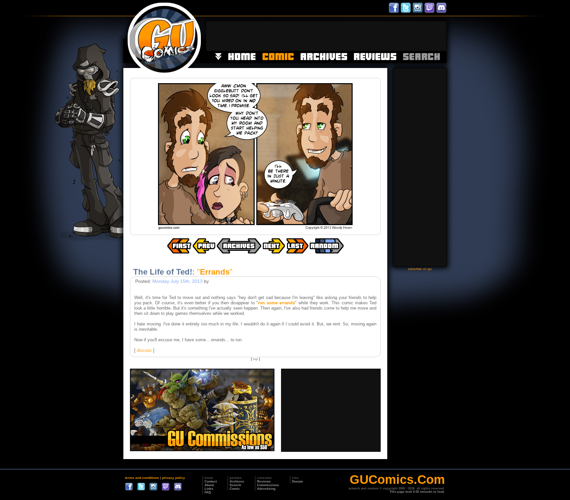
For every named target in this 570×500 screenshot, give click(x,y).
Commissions (268, 485)
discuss (144, 350)
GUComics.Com (397, 479)
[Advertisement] (326, 36)
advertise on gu (420, 269)
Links (209, 488)
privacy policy (173, 478)
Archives (237, 481)
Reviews (264, 481)
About (209, 485)
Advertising (266, 488)
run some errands (276, 302)
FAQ (208, 492)
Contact (211, 481)
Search (235, 485)
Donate (297, 481)
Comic (235, 488)
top (255, 359)
